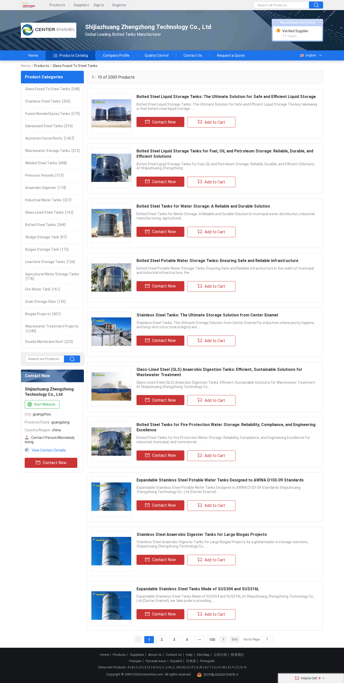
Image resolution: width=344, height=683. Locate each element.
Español (176, 661)
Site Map (203, 654)
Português (207, 661)
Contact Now (54, 462)
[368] (45, 225)
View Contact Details (49, 450)
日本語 (191, 661)
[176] (52, 276)
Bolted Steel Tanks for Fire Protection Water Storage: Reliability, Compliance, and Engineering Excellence (226, 427)
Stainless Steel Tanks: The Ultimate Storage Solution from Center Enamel (207, 315)
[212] (52, 151)
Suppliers (81, 5)
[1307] (49, 138)
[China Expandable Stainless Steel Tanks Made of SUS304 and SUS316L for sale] (111, 606)
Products (57, 5)
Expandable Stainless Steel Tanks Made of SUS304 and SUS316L (197, 589)
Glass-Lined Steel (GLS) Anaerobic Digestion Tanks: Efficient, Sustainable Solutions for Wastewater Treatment (219, 372)
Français (135, 661)
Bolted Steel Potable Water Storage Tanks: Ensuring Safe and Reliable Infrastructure (217, 260)
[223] (49, 342)
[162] (49, 212)
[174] (45, 188)
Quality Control (156, 55)
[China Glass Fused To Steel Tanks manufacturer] (48, 30)
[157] (44, 175)
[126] (50, 262)
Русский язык (156, 661)
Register (119, 5)
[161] (42, 289)
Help (189, 654)
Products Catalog (73, 55)
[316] (49, 126)
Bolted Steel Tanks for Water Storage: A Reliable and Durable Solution (203, 206)
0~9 (243, 667)
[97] (45, 237)
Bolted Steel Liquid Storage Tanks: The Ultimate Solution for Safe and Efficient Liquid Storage (226, 96)
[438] (46, 163)
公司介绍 (220, 654)
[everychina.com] (33, 5)
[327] (48, 200)
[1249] (52, 328)
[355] (47, 101)
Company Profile (116, 55)
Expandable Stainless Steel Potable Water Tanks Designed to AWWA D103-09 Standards (220, 480)
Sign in (98, 5)
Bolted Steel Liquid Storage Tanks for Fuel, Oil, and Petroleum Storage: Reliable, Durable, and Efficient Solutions (224, 154)
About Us (155, 654)
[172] (46, 249)
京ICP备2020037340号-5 (220, 674)
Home (33, 55)
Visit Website (44, 404)
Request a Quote (231, 55)
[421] (42, 314)
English (311, 55)
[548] (52, 89)
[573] (52, 114)
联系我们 (237, 654)
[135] (45, 302)
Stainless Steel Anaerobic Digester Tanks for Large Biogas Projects (201, 534)
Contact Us (193, 55)
